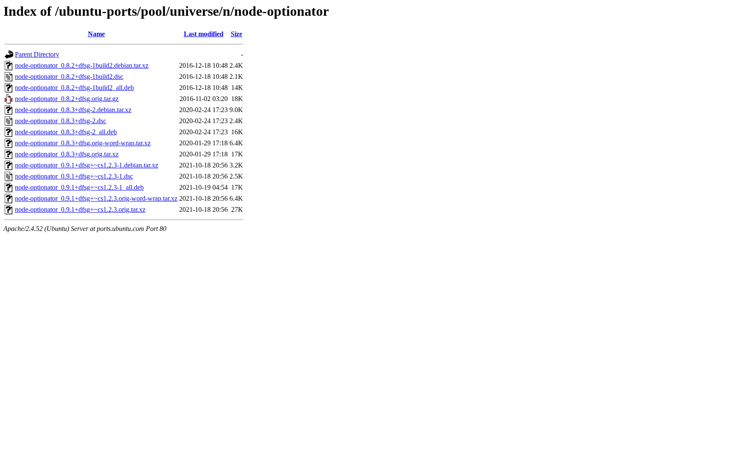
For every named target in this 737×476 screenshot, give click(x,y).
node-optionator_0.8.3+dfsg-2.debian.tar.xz (73, 109)
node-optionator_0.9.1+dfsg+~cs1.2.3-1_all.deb (79, 187)
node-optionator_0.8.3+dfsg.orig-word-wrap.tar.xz (83, 143)
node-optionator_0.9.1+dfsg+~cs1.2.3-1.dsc (74, 176)
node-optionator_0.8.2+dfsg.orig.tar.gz (67, 98)
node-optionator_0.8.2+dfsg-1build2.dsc (69, 76)
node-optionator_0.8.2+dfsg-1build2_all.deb (74, 87)
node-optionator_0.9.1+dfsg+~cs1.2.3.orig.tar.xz (80, 209)
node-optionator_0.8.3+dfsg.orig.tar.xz (67, 154)
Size (236, 34)
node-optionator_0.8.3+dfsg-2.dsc (60, 120)
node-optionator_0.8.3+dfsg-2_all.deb (66, 132)
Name (96, 34)
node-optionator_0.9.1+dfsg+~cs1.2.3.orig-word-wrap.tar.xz (96, 198)
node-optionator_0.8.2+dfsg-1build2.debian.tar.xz (81, 65)
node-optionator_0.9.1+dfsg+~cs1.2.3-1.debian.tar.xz (86, 165)
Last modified (203, 34)
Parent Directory (37, 54)
